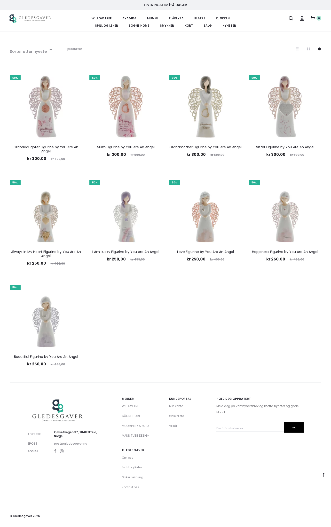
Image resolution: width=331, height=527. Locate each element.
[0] (312, 18)
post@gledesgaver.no (70, 443)
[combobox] (31, 49)
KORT (189, 26)
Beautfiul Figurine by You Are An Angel (46, 356)
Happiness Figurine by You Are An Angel (285, 251)
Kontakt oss (130, 487)
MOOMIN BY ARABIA (135, 426)
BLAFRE (199, 18)
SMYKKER (167, 26)
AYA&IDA (129, 18)
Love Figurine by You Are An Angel (205, 251)
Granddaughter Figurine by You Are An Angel (46, 149)
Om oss (127, 458)
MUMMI (152, 18)
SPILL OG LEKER (106, 26)
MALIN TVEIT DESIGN (136, 435)
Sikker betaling (132, 477)
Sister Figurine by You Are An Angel (285, 147)
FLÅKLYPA (176, 18)
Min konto (176, 406)
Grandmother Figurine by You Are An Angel (205, 147)
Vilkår (173, 426)
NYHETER (229, 26)
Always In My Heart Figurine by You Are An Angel (46, 253)
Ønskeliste (176, 416)
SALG (208, 26)
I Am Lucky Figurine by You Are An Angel (125, 251)
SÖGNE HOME (139, 26)
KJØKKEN (223, 18)
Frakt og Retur (132, 467)
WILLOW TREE (102, 18)
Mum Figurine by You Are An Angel (126, 147)
